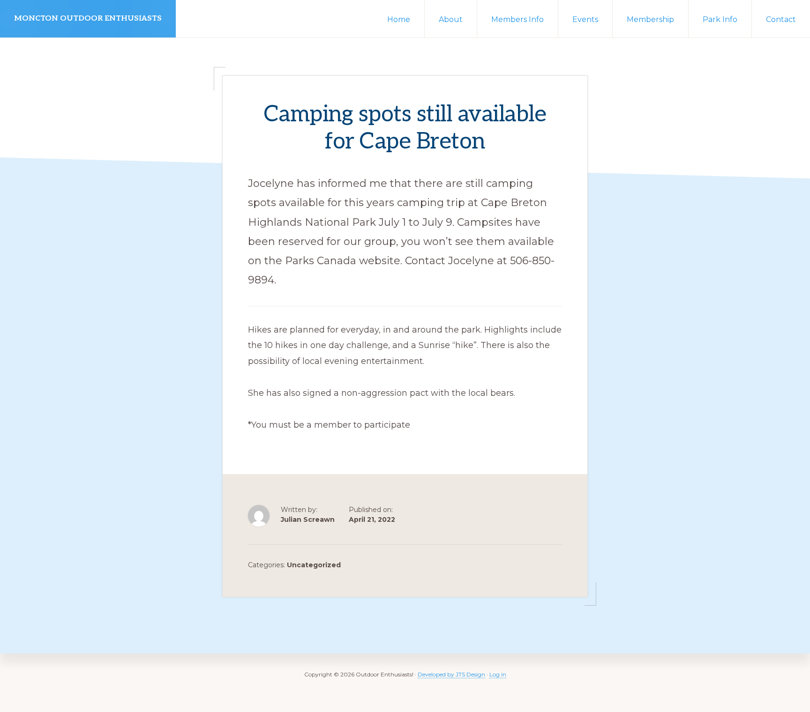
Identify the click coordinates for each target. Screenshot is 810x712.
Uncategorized (314, 565)
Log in (497, 674)
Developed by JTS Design (451, 674)
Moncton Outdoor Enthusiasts (88, 18)
